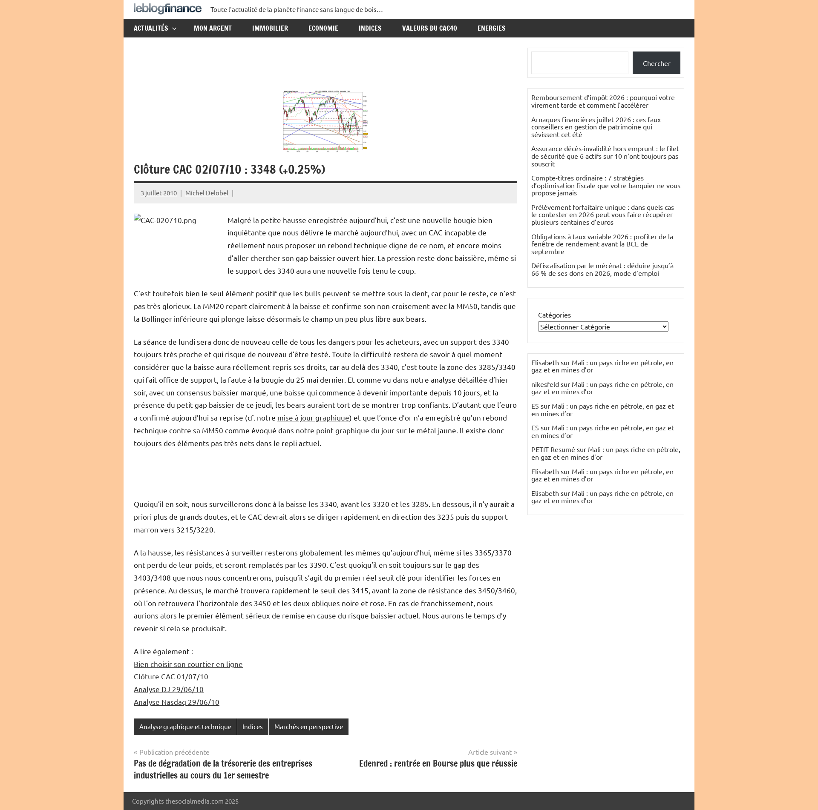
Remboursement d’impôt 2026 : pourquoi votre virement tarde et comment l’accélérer (603, 101)
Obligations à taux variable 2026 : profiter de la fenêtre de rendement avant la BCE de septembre (602, 243)
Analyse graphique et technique (185, 726)
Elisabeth (545, 471)
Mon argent (213, 28)
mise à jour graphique (313, 417)
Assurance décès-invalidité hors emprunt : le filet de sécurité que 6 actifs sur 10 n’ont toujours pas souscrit (605, 155)
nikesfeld (545, 384)
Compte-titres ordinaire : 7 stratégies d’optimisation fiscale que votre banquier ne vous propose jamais (605, 185)
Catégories (554, 314)
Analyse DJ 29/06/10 (169, 688)
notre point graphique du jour (345, 430)
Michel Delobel (206, 193)
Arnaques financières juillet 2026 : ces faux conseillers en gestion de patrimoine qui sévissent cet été (596, 126)
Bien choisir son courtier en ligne (188, 663)
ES (535, 405)
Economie (323, 28)
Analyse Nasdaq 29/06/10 (176, 701)
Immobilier (270, 28)
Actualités (151, 28)
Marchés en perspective (308, 726)
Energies (492, 28)
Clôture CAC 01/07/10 (171, 676)
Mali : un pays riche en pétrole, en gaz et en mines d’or (602, 366)
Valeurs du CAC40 (429, 28)
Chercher (657, 63)
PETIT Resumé (553, 449)
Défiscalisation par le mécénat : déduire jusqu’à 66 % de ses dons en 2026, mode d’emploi (602, 269)
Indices (370, 28)
